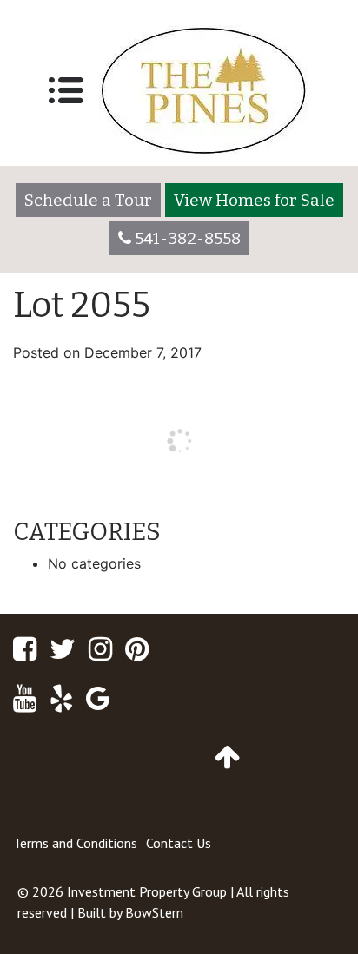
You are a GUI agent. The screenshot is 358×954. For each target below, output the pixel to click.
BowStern (154, 912)
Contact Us (178, 843)
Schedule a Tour (88, 200)
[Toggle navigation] (66, 90)
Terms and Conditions (75, 843)
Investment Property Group (147, 891)
